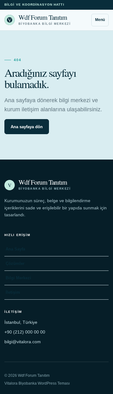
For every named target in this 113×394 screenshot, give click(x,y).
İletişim (13, 292)
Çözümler (15, 263)
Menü (100, 20)
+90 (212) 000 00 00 (24, 331)
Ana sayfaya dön (27, 126)
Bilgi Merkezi (18, 278)
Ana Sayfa (15, 249)
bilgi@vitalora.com (22, 341)
